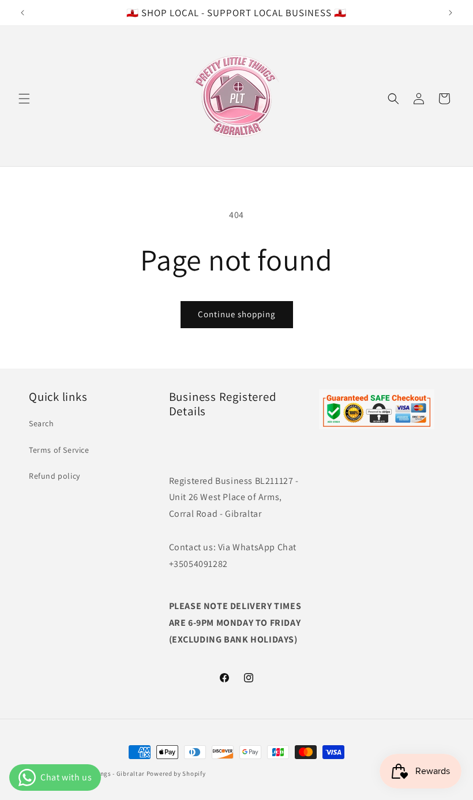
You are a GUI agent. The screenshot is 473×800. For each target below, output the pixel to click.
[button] (24, 98)
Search (41, 423)
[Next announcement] (450, 12)
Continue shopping (237, 314)
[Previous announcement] (22, 12)
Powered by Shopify (176, 773)
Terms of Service (59, 450)
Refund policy (54, 476)
